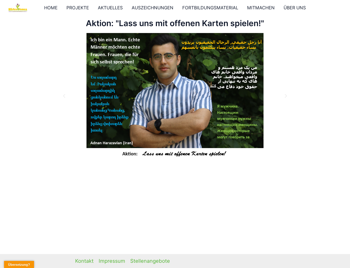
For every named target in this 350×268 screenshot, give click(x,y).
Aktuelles (110, 7)
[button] (64, 95)
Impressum (112, 261)
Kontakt (84, 261)
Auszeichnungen (152, 7)
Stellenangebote (150, 261)
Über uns (295, 7)
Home (51, 7)
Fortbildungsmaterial (210, 7)
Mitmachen (261, 7)
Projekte (77, 7)
